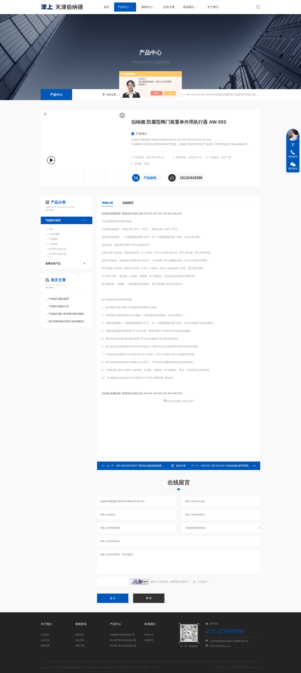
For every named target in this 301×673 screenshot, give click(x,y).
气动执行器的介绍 (59, 306)
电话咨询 (292, 156)
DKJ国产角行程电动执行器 (123, 640)
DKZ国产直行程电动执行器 (123, 645)
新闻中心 (147, 7)
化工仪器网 (231, 667)
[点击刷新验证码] (139, 582)
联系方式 (149, 634)
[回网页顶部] (293, 145)
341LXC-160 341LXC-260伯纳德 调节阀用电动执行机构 (232, 465)
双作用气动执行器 (57, 254)
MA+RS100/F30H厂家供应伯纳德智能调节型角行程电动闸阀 (150, 465)
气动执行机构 (53, 220)
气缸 (51, 229)
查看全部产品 (53, 263)
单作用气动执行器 (57, 249)
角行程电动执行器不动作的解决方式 (68, 321)
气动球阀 (53, 244)
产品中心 (123, 7)
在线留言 (128, 202)
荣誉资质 (45, 645)
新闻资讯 (79, 634)
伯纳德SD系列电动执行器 (122, 634)
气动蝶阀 (53, 239)
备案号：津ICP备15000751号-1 (123, 667)
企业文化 (45, 640)
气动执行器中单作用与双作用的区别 (68, 313)
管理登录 (242, 667)
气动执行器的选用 (59, 298)
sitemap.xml (254, 667)
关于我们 (213, 7)
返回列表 (181, 465)
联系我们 (189, 7)
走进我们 (45, 634)
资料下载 (79, 645)
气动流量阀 (54, 234)
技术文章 (169, 7)
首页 (106, 7)
